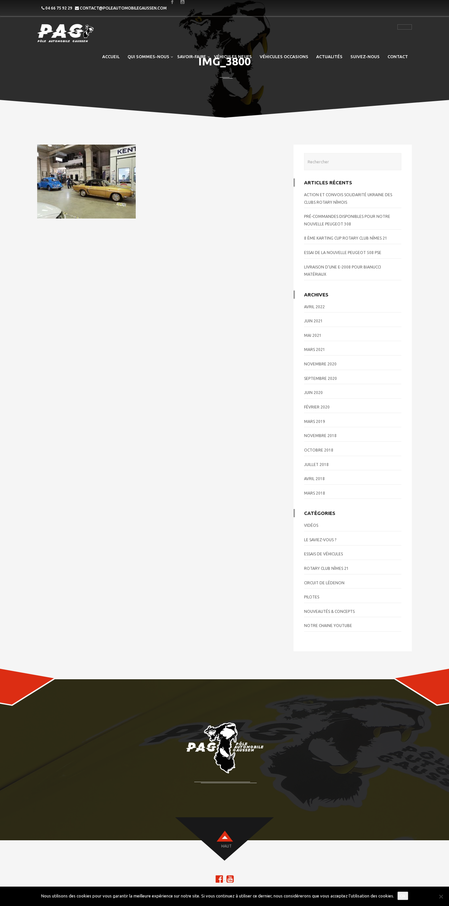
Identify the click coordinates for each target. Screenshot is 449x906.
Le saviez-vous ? (320, 540)
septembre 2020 (320, 378)
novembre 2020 (320, 364)
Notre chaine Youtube (328, 625)
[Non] (440, 896)
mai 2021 (312, 335)
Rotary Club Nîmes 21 (326, 568)
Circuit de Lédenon (324, 583)
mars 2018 (314, 493)
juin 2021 (313, 321)
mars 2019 (314, 421)
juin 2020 (313, 392)
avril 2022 (314, 307)
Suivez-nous (365, 56)
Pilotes (311, 597)
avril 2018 (314, 478)
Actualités (329, 56)
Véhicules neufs (233, 56)
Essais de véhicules (323, 554)
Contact (398, 56)
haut (226, 846)
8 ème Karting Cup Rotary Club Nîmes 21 (345, 238)
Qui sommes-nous (148, 56)
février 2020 (317, 407)
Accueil (111, 56)
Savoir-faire (191, 56)
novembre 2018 (320, 435)
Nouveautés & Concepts (329, 611)
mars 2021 (314, 349)
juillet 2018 (316, 464)
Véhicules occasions (284, 56)
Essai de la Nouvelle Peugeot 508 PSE (342, 252)
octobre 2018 (318, 450)
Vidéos (311, 525)
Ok (403, 896)
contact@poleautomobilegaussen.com (123, 8)
